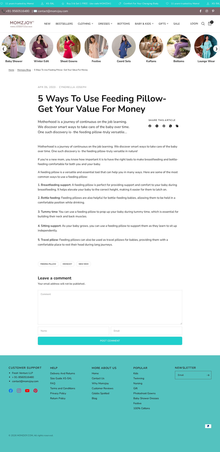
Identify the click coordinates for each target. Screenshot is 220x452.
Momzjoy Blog (24, 69)
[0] (208, 24)
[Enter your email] (208, 375)
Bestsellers (64, 23)
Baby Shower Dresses (146, 398)
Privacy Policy (58, 393)
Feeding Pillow (48, 264)
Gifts (162, 23)
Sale (176, 23)
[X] (158, 126)
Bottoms (123, 23)
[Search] (203, 24)
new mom (83, 264)
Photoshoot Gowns (144, 393)
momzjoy (67, 264)
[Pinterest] (165, 126)
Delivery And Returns (62, 373)
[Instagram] (20, 390)
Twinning (138, 378)
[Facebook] (150, 126)
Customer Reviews (102, 388)
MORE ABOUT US (104, 368)
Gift (135, 388)
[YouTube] (29, 390)
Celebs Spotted (100, 393)
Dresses (104, 23)
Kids (135, 373)
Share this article (161, 120)
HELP (54, 368)
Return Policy (57, 398)
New (47, 23)
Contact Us (98, 378)
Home (11, 69)
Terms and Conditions (62, 388)
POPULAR (140, 368)
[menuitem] (47, 24)
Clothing (84, 23)
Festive (137, 403)
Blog (94, 398)
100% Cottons (141, 408)
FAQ (52, 383)
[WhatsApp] (171, 126)
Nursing (137, 383)
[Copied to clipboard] (178, 126)
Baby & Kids (143, 23)
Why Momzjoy (100, 383)
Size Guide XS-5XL (61, 378)
